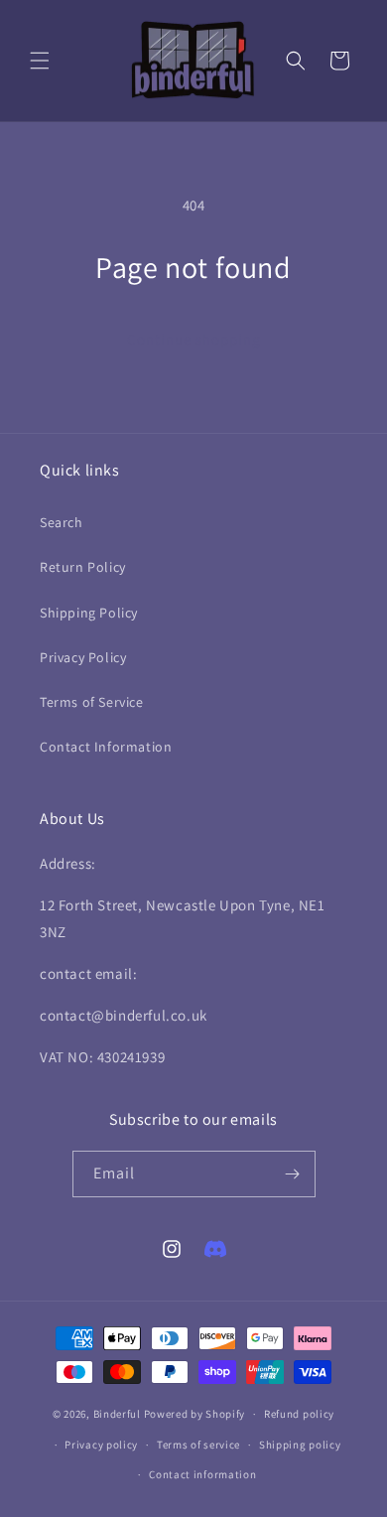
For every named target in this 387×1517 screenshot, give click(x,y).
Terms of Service (92, 702)
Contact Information (106, 747)
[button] (40, 60)
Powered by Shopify (195, 1414)
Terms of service (198, 1444)
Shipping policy (300, 1444)
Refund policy (299, 1414)
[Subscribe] (293, 1174)
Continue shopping (194, 339)
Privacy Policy (83, 657)
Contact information (202, 1474)
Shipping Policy (89, 612)
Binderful (117, 1414)
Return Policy (83, 567)
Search (61, 522)
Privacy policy (101, 1444)
